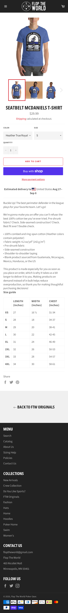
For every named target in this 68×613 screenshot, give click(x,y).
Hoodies (8, 519)
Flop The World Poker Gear (23, 596)
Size (36, 128)
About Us (8, 447)
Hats (6, 508)
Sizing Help (9, 453)
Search (7, 436)
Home (6, 513)
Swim (6, 530)
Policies (7, 458)
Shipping (21, 119)
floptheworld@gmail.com (18, 552)
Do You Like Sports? (14, 491)
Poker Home (10, 525)
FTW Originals (11, 497)
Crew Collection (12, 486)
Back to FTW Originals (36, 407)
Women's (8, 536)
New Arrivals (10, 480)
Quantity (7, 142)
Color (6, 128)
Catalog (8, 441)
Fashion (7, 502)
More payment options (33, 179)
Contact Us (9, 464)
